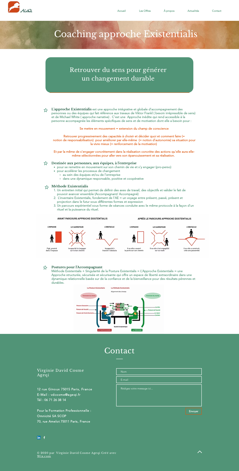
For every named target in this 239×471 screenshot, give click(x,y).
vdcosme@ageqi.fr (65, 395)
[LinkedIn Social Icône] (39, 437)
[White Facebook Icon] (44, 437)
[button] (140, 11)
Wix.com (44, 456)
